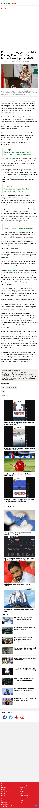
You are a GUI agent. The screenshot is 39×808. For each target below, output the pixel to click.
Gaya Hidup (23, 787)
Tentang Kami (5, 800)
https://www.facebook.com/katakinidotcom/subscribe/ (20, 377)
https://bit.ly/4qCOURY (18, 373)
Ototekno (4, 802)
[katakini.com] (10, 3)
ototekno (22, 791)
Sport (21, 789)
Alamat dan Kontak (7, 791)
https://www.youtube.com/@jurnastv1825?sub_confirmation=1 (18, 379)
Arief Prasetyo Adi (15, 270)
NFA (12, 119)
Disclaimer (4, 804)
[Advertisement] (19, 29)
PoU (16, 142)
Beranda (4, 787)
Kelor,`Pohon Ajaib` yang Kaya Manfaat (18, 228)
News (3, 789)
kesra (21, 784)
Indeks (22, 800)
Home (3, 784)
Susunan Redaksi (6, 785)
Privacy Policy (24, 795)
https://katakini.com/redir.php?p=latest (20, 374)
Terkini (21, 802)
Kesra (3, 795)
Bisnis (3, 797)
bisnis (3, 799)
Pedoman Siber (24, 785)
